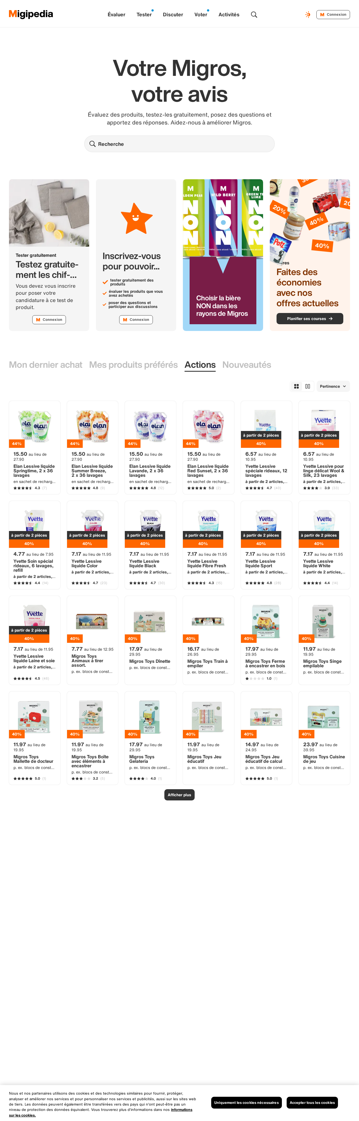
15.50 (30, 456)
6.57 (260, 456)
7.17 (91, 553)
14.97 (262, 747)
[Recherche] (254, 14)
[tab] (45, 365)
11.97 (319, 651)
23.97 (320, 747)
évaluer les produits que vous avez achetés (136, 293)
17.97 (145, 651)
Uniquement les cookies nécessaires (246, 1102)
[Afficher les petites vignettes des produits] (296, 386)
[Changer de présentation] (308, 14)
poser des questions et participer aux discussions (133, 304)
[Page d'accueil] (31, 14)
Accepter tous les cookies (312, 1102)
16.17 (203, 651)
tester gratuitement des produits (132, 282)
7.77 (93, 648)
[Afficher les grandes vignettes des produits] (307, 386)
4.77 (33, 553)
